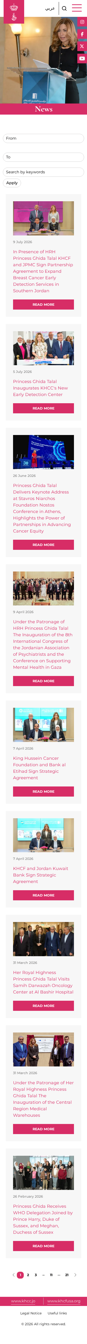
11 (52, 1275)
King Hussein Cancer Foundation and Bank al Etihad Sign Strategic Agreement (39, 768)
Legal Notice (31, 1313)
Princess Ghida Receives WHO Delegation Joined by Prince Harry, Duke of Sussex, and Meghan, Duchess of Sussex (43, 1219)
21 (67, 1275)
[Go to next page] (74, 1275)
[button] (64, 8)
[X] (82, 46)
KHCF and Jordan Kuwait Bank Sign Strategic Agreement (40, 875)
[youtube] (82, 58)
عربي (50, 8)
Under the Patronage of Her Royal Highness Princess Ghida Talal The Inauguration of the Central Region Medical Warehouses (43, 1099)
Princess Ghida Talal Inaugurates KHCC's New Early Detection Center (40, 388)
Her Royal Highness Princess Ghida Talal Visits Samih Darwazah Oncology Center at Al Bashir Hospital (43, 982)
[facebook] (82, 34)
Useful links (57, 1313)
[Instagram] (82, 21)
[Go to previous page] (12, 1275)
